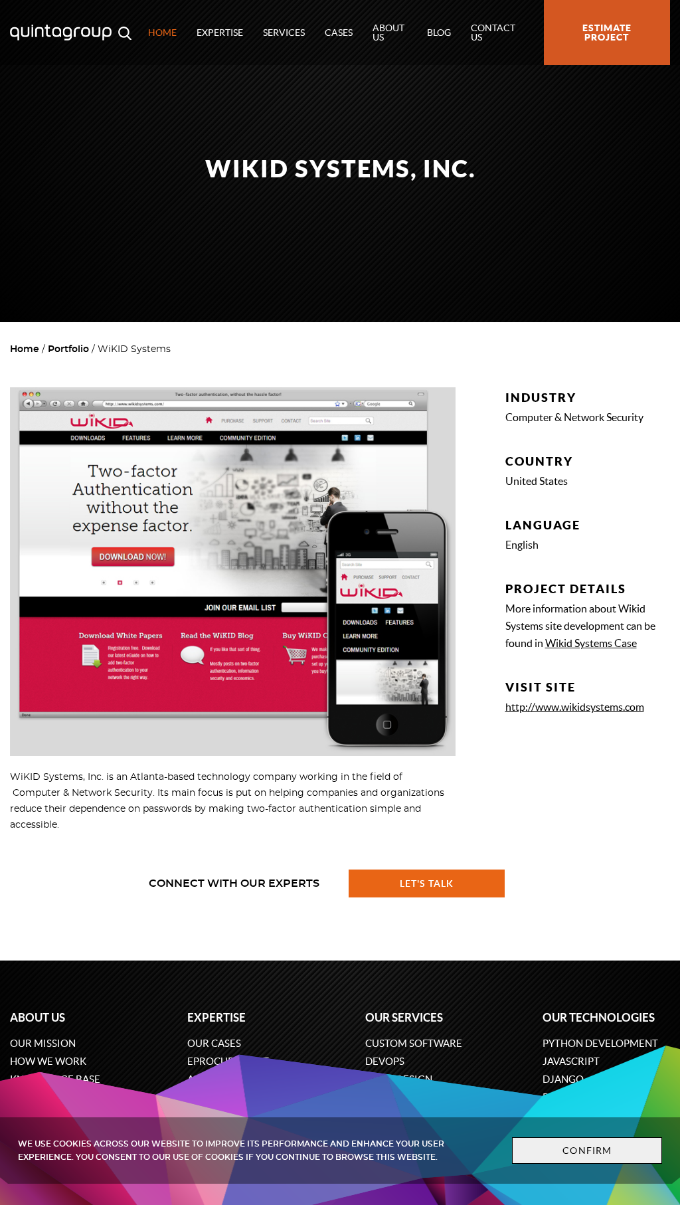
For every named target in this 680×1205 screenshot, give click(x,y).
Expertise (220, 32)
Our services (404, 1017)
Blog (439, 32)
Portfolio (68, 349)
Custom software (413, 1043)
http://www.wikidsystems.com (574, 707)
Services (284, 32)
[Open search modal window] (125, 32)
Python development (600, 1043)
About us (388, 33)
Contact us (493, 33)
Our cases (214, 1043)
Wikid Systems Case (591, 643)
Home (162, 32)
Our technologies (599, 1017)
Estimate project (607, 33)
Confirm (587, 1150)
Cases (339, 32)
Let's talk (427, 883)
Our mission (43, 1043)
